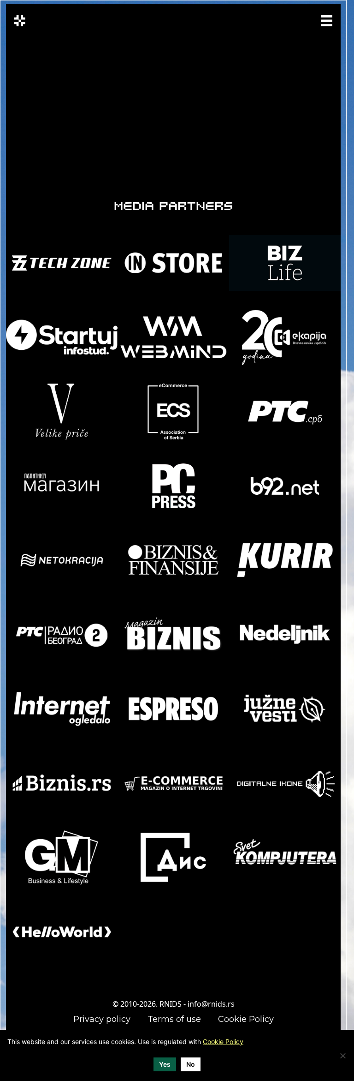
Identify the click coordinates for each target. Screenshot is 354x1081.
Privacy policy (101, 1019)
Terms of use (174, 1019)
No (190, 1064)
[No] (342, 1055)
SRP (295, 19)
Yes (165, 1064)
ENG (279, 25)
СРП (277, 19)
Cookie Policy (246, 1019)
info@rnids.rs (211, 1004)
